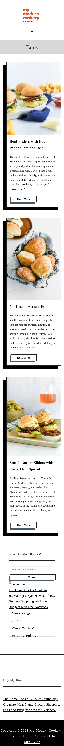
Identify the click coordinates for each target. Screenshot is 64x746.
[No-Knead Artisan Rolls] (34, 259)
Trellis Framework (37, 736)
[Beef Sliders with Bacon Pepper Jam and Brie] (34, 98)
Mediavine (32, 742)
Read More (24, 200)
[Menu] (32, 32)
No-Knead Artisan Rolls (29, 306)
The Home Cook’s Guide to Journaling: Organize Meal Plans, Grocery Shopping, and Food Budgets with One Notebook (31, 704)
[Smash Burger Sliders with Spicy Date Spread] (34, 416)
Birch (12, 736)
